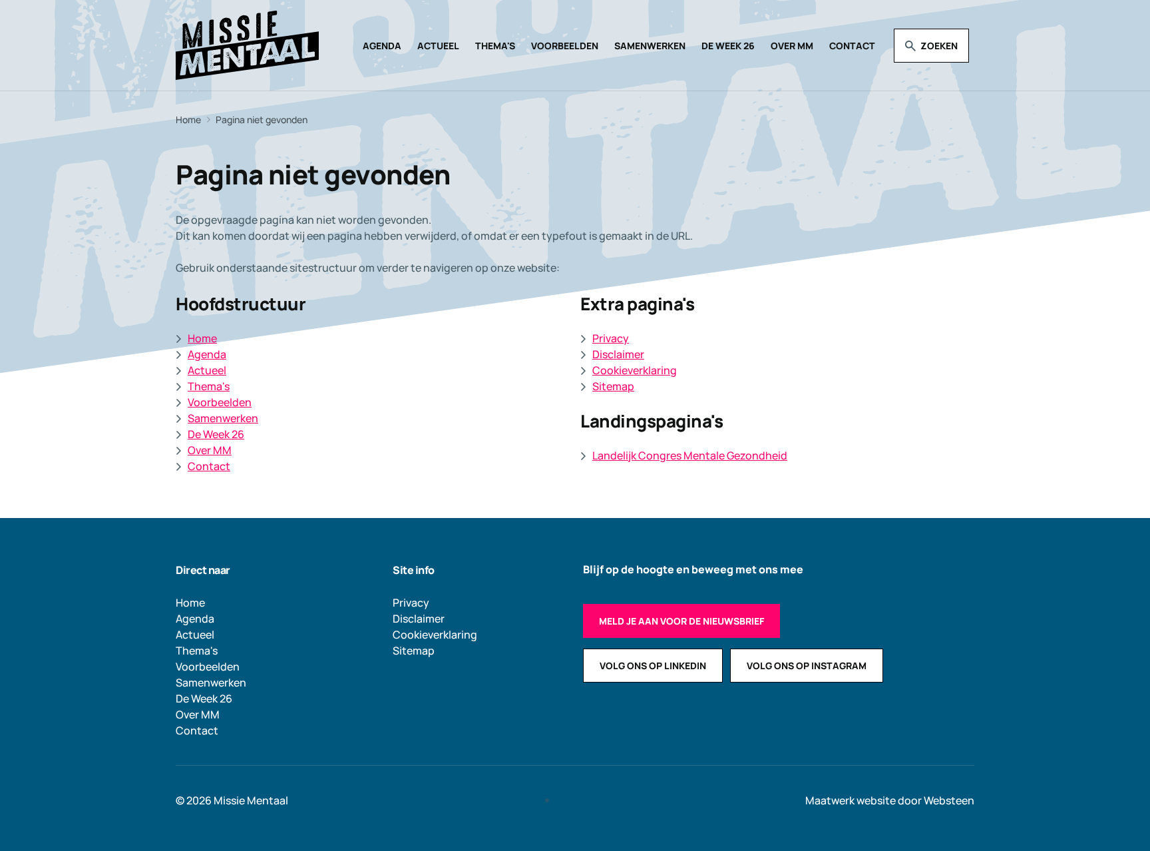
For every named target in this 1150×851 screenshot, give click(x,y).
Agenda (382, 45)
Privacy (610, 338)
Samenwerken (649, 45)
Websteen (949, 800)
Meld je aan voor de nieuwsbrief (681, 621)
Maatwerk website (850, 800)
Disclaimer (618, 354)
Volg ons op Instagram (806, 665)
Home (202, 338)
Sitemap (613, 386)
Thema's (495, 45)
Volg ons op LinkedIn (653, 665)
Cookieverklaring (634, 370)
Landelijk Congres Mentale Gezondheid (689, 455)
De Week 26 (728, 45)
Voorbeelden (564, 45)
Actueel (438, 45)
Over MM (792, 45)
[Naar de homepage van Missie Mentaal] (247, 45)
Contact (852, 45)
